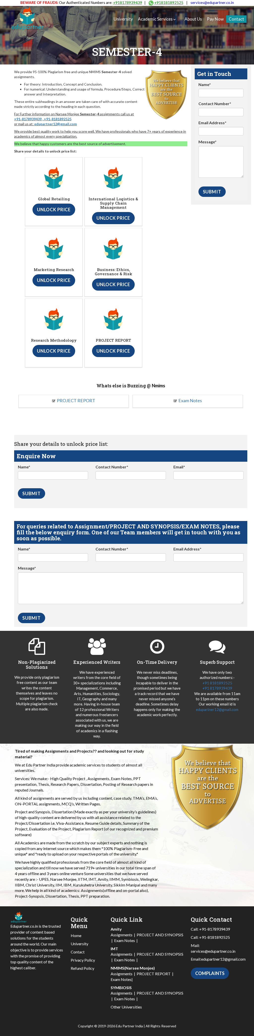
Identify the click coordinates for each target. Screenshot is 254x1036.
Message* (207, 141)
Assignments (121, 934)
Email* (179, 466)
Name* (204, 84)
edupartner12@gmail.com (55, 124)
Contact (236, 19)
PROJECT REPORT (76, 400)
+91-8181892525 (57, 119)
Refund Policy (82, 968)
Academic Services (155, 19)
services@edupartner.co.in (212, 2)
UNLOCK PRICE (54, 209)
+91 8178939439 (217, 688)
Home (76, 935)
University (123, 19)
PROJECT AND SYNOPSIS (160, 934)
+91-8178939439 (28, 119)
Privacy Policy (83, 960)
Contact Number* (214, 103)
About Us (193, 19)
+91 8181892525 (217, 683)
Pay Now (215, 19)
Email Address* (212, 122)
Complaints (209, 973)
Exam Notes (190, 400)
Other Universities (126, 1007)
